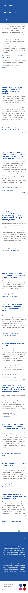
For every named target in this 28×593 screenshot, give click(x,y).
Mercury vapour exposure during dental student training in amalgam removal (13, 275)
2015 (3, 188)
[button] (15, 19)
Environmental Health (15, 250)
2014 (9, 250)
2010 (9, 414)
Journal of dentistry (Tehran (12, 453)
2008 (3, 521)
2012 (9, 333)
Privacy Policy (17, 575)
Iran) (5, 453)
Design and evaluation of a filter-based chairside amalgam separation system (14, 496)
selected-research (9, 190)
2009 (9, 484)
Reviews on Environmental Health (10, 129)
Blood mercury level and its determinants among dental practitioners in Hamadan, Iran (13, 426)
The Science (15, 127)
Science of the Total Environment (10, 521)
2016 (3, 129)
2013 (9, 294)
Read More (24, 132)
